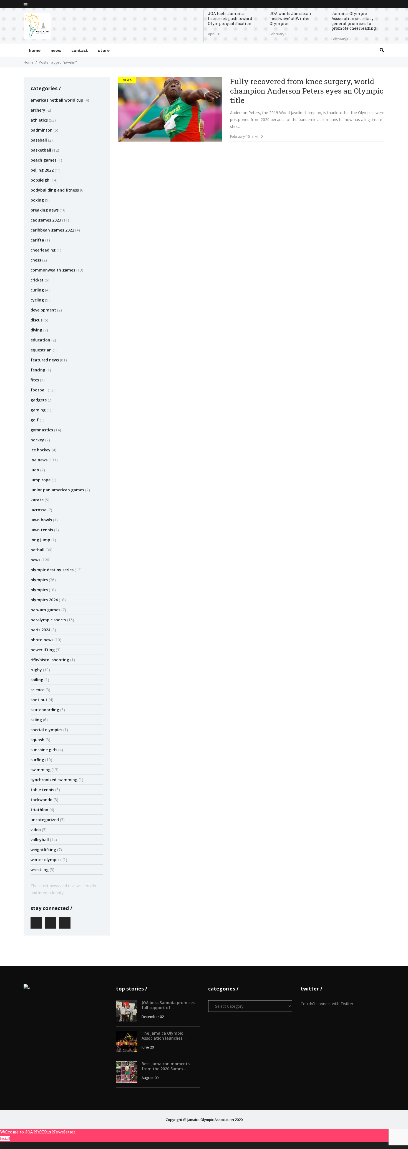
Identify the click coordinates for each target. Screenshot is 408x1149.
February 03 (279, 33)
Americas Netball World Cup (57, 100)
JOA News (39, 459)
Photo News (42, 639)
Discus (36, 320)
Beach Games (43, 160)
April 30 (214, 33)
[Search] (381, 50)
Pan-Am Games (45, 609)
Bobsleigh (40, 180)
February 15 (240, 136)
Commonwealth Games (53, 270)
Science (37, 689)
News (35, 559)
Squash (37, 739)
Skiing (36, 719)
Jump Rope (41, 479)
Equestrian (41, 350)
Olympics (39, 579)
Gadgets (39, 400)
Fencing (38, 370)
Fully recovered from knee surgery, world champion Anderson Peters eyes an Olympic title (307, 91)
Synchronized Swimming (54, 779)
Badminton (41, 130)
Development (43, 310)
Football (39, 390)
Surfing (37, 759)
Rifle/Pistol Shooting (50, 659)
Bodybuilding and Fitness (55, 190)
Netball (37, 549)
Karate (37, 499)
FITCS (35, 380)
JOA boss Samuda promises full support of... (168, 1005)
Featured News (45, 360)
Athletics (39, 120)
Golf (35, 420)
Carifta (37, 240)
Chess (36, 260)
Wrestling (40, 869)
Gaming (38, 410)
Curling (37, 290)
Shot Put (39, 699)
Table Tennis (42, 789)
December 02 (153, 1016)
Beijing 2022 (42, 170)
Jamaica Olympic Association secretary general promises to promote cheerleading (353, 21)
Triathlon (39, 809)
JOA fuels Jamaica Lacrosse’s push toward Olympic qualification (230, 18)
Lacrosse (38, 509)
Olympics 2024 (44, 599)
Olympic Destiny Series (52, 569)
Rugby (36, 669)
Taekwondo (41, 799)
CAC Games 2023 (46, 220)
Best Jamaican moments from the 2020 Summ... (166, 1066)
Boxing (37, 200)
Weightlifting (43, 849)
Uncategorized (45, 819)
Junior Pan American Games (57, 489)
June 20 (148, 1047)
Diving (36, 330)
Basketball (41, 150)
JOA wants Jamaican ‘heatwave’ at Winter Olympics (290, 18)
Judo (35, 469)
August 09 (150, 1077)
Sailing (37, 679)
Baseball (39, 140)
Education (40, 340)
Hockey (37, 439)
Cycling (37, 300)
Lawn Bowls (41, 519)
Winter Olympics (46, 859)
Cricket (37, 280)
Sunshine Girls (44, 749)
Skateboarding (45, 709)
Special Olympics (46, 729)
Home (29, 62)
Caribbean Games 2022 (52, 230)
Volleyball (40, 839)
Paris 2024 (40, 629)
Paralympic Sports (48, 619)
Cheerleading (43, 250)
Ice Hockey (41, 449)
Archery (38, 110)
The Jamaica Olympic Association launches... (164, 1035)
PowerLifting (43, 649)
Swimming (41, 769)
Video (36, 829)
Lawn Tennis (42, 529)
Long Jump (40, 539)
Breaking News (45, 210)
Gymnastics (42, 430)
